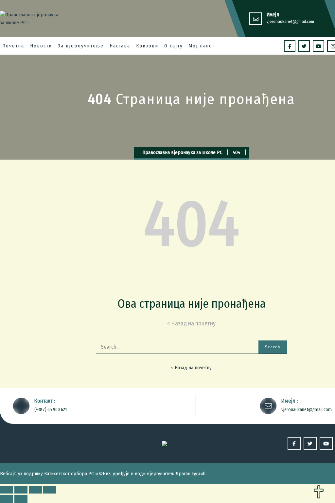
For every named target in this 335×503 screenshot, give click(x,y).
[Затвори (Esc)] (6, 490)
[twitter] (304, 46)
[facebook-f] (289, 46)
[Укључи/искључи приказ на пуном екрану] (35, 490)
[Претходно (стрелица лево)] (6, 499)
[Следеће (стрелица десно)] (20, 499)
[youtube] (318, 46)
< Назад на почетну (191, 368)
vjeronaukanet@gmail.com (290, 21)
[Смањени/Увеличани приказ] (49, 490)
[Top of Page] (318, 492)
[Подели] (20, 490)
